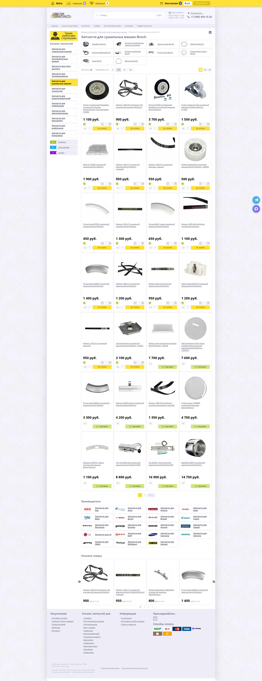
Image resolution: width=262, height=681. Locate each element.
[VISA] (186, 629)
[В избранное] (90, 128)
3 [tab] (148, 607)
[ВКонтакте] (210, 32)
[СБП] (167, 629)
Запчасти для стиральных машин (62, 50)
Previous (79, 581)
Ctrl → (151, 495)
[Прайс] (210, 70)
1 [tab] (140, 607)
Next (213, 581)
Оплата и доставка (70, 26)
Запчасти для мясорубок (58, 119)
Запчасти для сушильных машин (61, 82)
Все (130, 69)
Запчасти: (85, 69)
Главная (54, 26)
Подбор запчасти (144, 26)
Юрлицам (129, 26)
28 (119, 69)
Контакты (86, 26)
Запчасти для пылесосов (58, 89)
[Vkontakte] (155, 618)
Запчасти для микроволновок (60, 112)
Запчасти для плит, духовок (61, 67)
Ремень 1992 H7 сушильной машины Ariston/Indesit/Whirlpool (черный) (130, 592)
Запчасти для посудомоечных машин (60, 59)
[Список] (205, 70)
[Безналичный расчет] (167, 634)
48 (124, 69)
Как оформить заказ (112, 26)
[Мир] (157, 629)
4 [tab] (152, 607)
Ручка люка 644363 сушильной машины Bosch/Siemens (194, 591)
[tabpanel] (97, 582)
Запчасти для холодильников (60, 74)
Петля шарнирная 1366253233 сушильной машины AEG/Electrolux (161, 592)
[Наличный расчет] (157, 634)
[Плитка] (201, 70)
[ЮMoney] (196, 629)
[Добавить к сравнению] (85, 128)
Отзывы (97, 26)
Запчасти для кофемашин (58, 104)
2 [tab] (144, 607)
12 (113, 69)
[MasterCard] (176, 629)
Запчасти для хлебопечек (58, 126)
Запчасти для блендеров (58, 134)
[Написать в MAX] (256, 209)
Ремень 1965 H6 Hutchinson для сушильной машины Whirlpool (96, 591)
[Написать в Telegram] (256, 200)
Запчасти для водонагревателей (61, 97)
